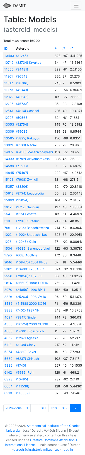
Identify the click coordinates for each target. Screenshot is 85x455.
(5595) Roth (25, 372)
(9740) (21, 365)
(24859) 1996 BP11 (30, 290)
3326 (8, 297)
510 (7, 221)
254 (7, 214)
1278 (8, 241)
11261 (8, 76)
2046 (8, 262)
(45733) (22, 104)
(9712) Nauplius (27, 207)
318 (54, 408)
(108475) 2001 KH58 (32, 262)
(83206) (22, 186)
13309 (9, 131)
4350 (8, 324)
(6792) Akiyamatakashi (33, 159)
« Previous (14, 408)
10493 (9, 56)
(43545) (22, 97)
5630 (8, 358)
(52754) (22, 124)
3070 (8, 290)
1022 (8, 234)
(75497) (22, 173)
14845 (9, 173)
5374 (8, 352)
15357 (9, 186)
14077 (9, 152)
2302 (8, 269)
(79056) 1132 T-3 (29, 276)
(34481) (22, 69)
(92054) (22, 200)
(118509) (23, 393)
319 (65, 408)
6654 (8, 386)
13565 (9, 138)
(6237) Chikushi (27, 358)
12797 (8, 117)
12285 (9, 104)
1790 (8, 255)
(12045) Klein (26, 241)
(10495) (22, 379)
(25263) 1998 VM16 (31, 297)
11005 (9, 69)
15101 (8, 179)
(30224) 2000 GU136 (32, 324)
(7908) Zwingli (27, 179)
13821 (8, 145)
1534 (8, 248)
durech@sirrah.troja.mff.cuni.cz (36, 449)
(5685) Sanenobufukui (33, 248)
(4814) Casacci (27, 111)
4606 (8, 331)
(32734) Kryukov (28, 62)
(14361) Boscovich (30, 331)
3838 (8, 310)
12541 (8, 111)
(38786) (22, 83)
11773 (8, 90)
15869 (9, 200)
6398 (8, 379)
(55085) (22, 131)
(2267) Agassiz (27, 338)
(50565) (22, 117)
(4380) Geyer (26, 352)
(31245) (22, 56)
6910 (8, 393)
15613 (9, 193)
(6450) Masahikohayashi (34, 152)
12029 (9, 97)
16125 (8, 207)
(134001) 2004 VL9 (30, 269)
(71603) (22, 166)
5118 (8, 345)
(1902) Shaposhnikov (32, 234)
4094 (8, 317)
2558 (8, 276)
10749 (9, 62)
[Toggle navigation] (76, 6)
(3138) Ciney (25, 345)
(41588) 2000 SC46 (31, 303)
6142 (8, 372)
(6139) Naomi (26, 145)
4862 (8, 338)
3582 (8, 303)
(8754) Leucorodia (30, 193)
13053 (9, 124)
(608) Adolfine (26, 255)
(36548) (22, 76)
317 (43, 408)
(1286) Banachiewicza (32, 228)
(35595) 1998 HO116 (32, 283)
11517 (8, 83)
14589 (9, 166)
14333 (9, 159)
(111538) (22, 386)
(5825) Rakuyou (28, 138)
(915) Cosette (26, 214)
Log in (68, 449)
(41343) (22, 90)
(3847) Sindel (26, 317)
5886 (8, 365)
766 (7, 228)
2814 (8, 283)
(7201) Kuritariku (28, 221)
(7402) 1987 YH (27, 310)
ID (5, 48)
